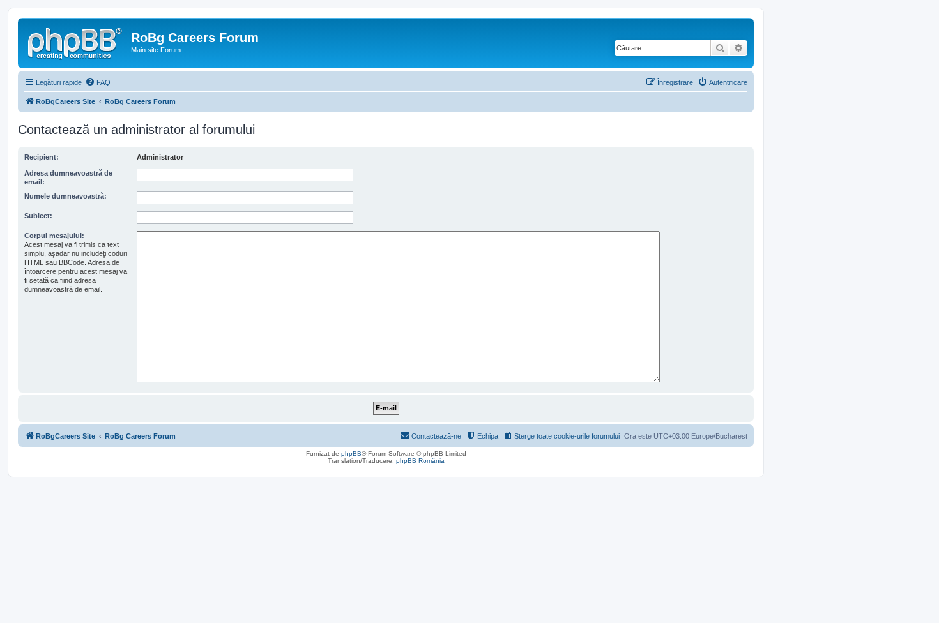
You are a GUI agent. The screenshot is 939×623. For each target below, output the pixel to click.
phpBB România (420, 460)
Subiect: (38, 216)
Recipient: (41, 157)
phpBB (351, 453)
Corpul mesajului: (54, 235)
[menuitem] (98, 82)
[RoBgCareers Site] (76, 41)
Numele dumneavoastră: (65, 196)
